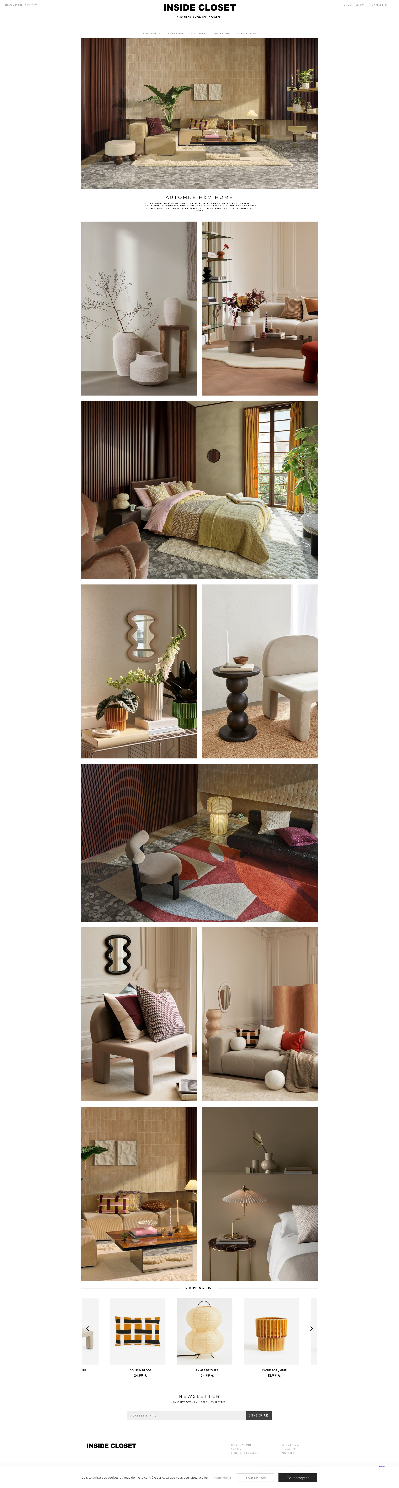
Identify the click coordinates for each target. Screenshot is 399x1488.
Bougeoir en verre (116, 1276)
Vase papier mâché (98, 391)
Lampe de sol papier (99, 917)
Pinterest (35, 5)
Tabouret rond (95, 184)
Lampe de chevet (96, 574)
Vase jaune (111, 754)
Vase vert (125, 754)
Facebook (25, 5)
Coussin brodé (95, 1276)
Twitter (28, 5)
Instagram (32, 5)
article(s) (378, 5)
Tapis (252, 391)
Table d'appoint (217, 754)
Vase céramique (217, 391)
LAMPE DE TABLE (179, 1371)
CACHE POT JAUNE (246, 1371)
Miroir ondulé (117, 574)
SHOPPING (221, 33)
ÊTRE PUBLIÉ (246, 33)
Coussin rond (261, 1096)
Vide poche (139, 754)
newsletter (14, 5)
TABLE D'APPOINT (313, 1371)
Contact (237, 1449)
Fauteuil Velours (96, 1096)
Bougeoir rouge (237, 391)
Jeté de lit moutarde (139, 574)
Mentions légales (244, 1453)
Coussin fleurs (137, 1276)
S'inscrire (258, 1415)
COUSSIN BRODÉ (112, 1371)
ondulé (260, 391)
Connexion (355, 5)
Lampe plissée (216, 1276)
